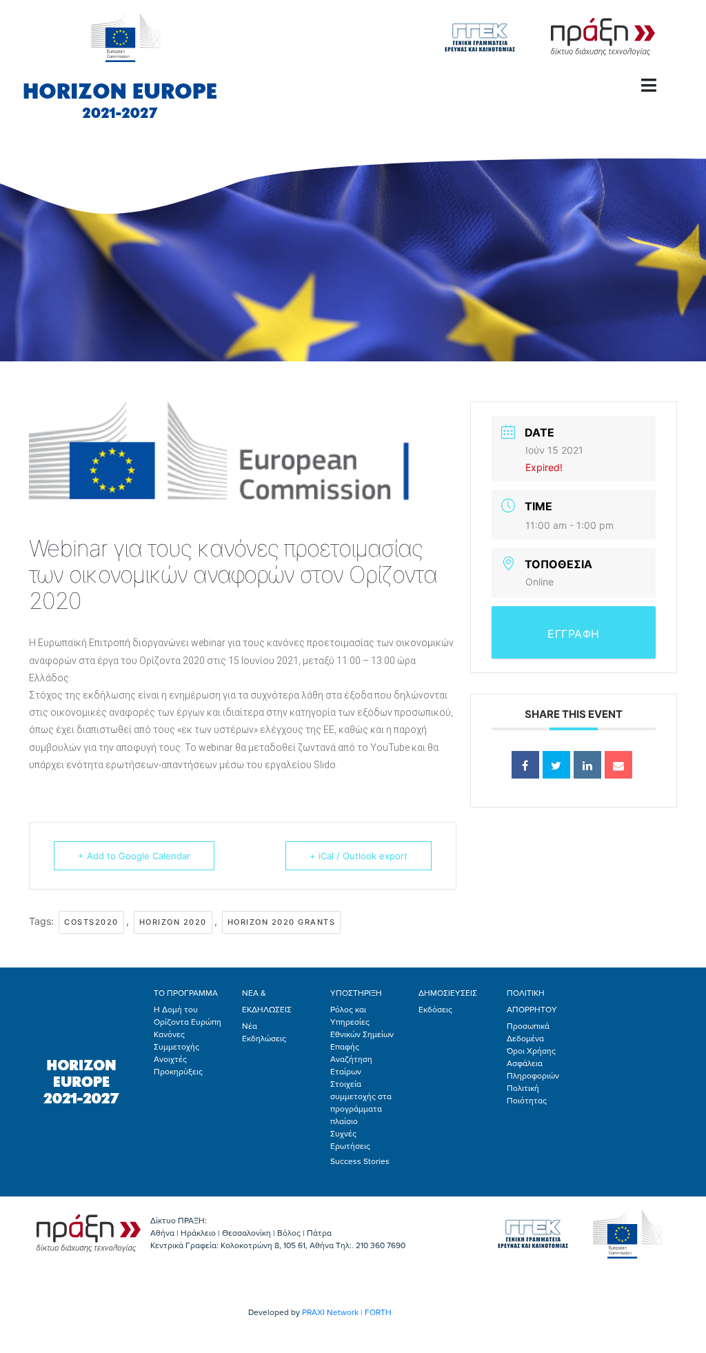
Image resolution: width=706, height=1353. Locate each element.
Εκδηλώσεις (264, 1038)
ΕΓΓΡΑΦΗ (573, 634)
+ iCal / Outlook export (358, 855)
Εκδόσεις (435, 1009)
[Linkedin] (587, 765)
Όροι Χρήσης (531, 1051)
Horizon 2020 (173, 922)
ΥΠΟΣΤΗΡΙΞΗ (356, 993)
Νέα (249, 1026)
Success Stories (360, 1161)
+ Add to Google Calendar (134, 855)
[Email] (618, 765)
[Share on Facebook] (525, 765)
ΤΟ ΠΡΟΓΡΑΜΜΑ (186, 993)
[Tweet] (556, 765)
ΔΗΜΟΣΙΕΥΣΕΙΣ (447, 993)
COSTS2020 (91, 922)
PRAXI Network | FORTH (347, 1312)
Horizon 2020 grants (282, 922)
